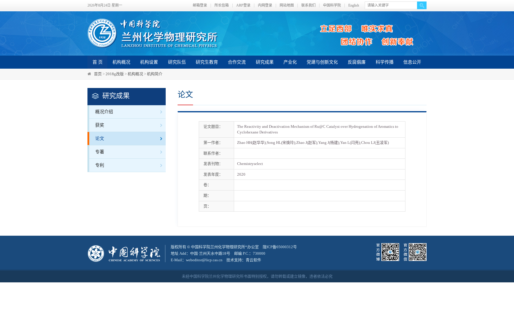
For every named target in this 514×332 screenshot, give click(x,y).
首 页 (98, 62)
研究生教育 (207, 62)
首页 (98, 74)
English (353, 5)
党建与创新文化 (322, 62)
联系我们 (308, 5)
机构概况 (121, 62)
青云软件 (253, 260)
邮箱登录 (200, 5)
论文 (99, 138)
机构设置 (149, 62)
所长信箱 (221, 5)
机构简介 (154, 74)
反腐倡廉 (357, 62)
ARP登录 (243, 5)
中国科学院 (332, 5)
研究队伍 (177, 62)
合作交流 (237, 62)
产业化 (290, 62)
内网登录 (265, 5)
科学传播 (385, 62)
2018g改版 (115, 74)
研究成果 (265, 62)
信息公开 (412, 62)
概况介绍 (104, 111)
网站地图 (287, 5)
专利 (99, 165)
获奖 (99, 125)
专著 (99, 152)
